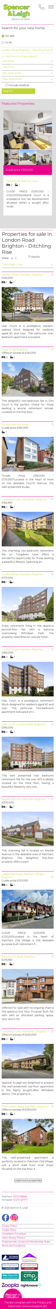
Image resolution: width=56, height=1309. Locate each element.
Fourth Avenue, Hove (15, 424)
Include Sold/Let (19, 85)
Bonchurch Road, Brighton (18, 956)
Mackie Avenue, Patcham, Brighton (24, 799)
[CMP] (30, 1277)
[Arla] (11, 1267)
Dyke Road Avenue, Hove (22, 181)
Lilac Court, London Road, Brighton (23, 724)
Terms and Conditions (13, 1245)
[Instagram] (14, 1217)
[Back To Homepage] (17, 12)
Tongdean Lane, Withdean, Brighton (24, 499)
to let (8, 42)
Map (15, 258)
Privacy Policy (9, 1225)
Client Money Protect (13, 1237)
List (12, 258)
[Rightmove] (31, 1286)
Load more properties (28, 1180)
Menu (51, 7)
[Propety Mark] (30, 1267)
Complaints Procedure (14, 1233)
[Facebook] (5, 1217)
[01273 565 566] (41, 7)
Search (8, 91)
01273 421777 (20, 1199)
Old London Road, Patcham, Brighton (25, 1106)
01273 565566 (20, 1196)
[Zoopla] (11, 1286)
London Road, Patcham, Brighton (22, 274)
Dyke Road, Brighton (15, 349)
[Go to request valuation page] (13, 1297)
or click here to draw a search (20, 56)
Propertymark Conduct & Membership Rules (26, 1241)
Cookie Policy (9, 1229)
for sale (9, 35)
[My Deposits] (11, 1277)
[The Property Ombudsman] (11, 1258)
